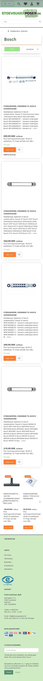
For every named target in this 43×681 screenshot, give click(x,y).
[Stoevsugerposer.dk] (21, 13)
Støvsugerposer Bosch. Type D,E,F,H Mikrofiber (31, 496)
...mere (34, 128)
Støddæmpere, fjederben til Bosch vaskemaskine (20, 107)
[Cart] (38, 3)
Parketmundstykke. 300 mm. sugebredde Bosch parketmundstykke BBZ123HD (12, 498)
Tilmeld (8, 672)
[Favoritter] (25, 3)
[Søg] (40, 21)
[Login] (32, 3)
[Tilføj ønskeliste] (19, 149)
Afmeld (17, 672)
